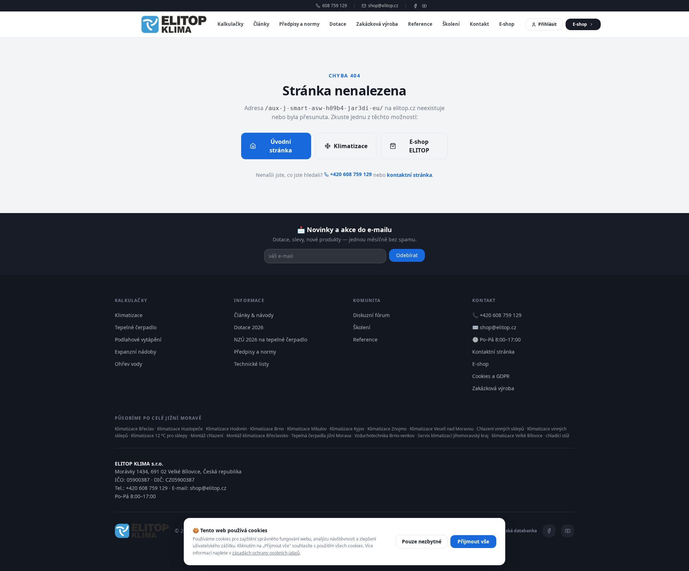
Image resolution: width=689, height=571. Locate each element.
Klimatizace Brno (267, 429)
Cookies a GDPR (491, 376)
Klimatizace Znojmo (387, 429)
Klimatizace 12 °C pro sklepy (159, 436)
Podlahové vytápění (138, 339)
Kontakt (479, 24)
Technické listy (251, 363)
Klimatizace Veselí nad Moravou (441, 429)
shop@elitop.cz (383, 6)
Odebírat (407, 255)
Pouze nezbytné (421, 541)
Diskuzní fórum (371, 315)
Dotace (337, 24)
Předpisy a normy (299, 24)
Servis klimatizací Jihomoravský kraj (453, 436)
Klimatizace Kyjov (347, 429)
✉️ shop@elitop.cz (494, 327)
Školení (451, 24)
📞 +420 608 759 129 (496, 315)
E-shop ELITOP (419, 146)
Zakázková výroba (377, 24)
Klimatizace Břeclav (134, 429)
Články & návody (253, 315)
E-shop (506, 24)
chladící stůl (557, 436)
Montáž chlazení (207, 436)
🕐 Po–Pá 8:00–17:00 (496, 339)
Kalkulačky (230, 24)
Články (261, 24)
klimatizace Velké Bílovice (517, 436)
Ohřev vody (128, 363)
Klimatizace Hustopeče (180, 429)
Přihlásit (547, 24)
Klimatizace (350, 146)
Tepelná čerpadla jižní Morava (321, 436)
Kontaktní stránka (493, 351)
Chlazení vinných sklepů (500, 429)
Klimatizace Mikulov (307, 429)
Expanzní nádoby (135, 351)
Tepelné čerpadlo (135, 327)
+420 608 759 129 (351, 174)
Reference (420, 24)
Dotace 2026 (248, 327)
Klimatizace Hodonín (226, 429)
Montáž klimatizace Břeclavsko (257, 436)
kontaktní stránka (409, 174)
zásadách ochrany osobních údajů (266, 553)
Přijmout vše (473, 541)
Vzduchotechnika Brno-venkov (384, 436)
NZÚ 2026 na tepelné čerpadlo (270, 339)
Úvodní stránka (280, 146)
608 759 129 (334, 6)
